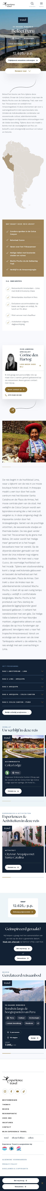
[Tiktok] (23, 1091)
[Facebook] (11, 1091)
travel (6, 1138)
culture (31, 1138)
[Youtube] (17, 1091)
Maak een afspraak (11, 942)
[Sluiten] (42, 1183)
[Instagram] (5, 1091)
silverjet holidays (18, 1138)
